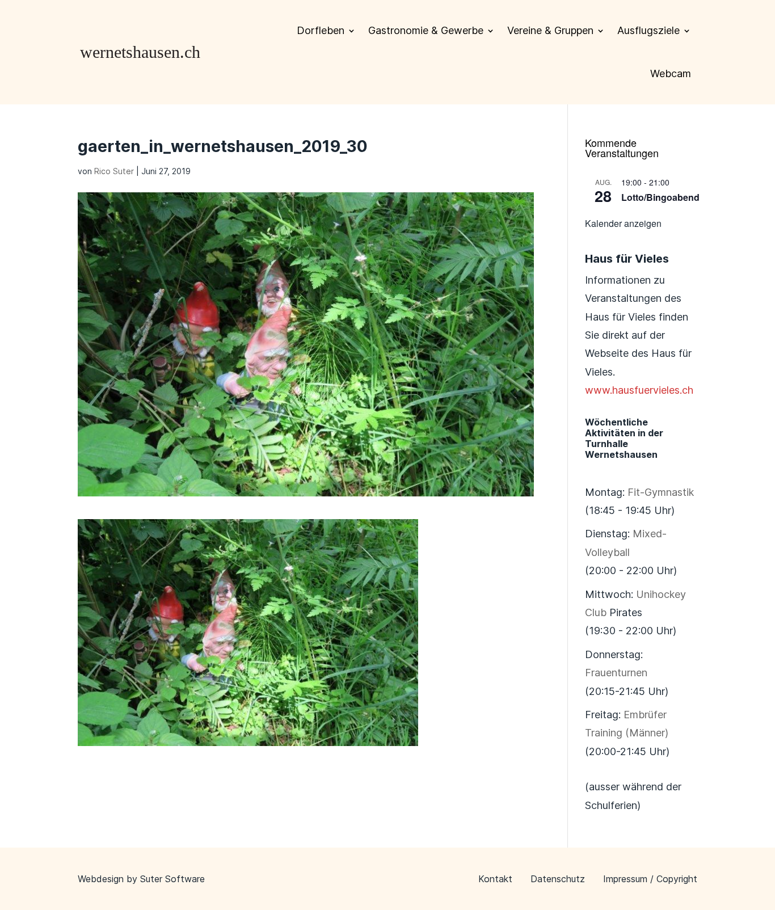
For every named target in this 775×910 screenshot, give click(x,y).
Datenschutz (557, 878)
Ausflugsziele (648, 30)
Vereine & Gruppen (550, 30)
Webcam (670, 73)
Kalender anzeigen (623, 223)
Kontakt (495, 878)
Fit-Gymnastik (660, 492)
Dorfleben (320, 30)
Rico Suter (114, 171)
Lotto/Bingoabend (660, 197)
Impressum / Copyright (650, 878)
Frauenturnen (616, 673)
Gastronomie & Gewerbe (425, 30)
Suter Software (172, 878)
